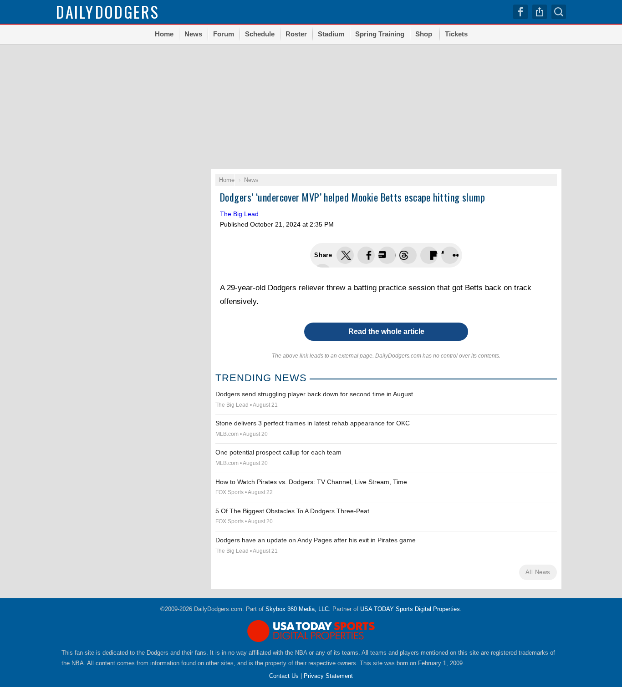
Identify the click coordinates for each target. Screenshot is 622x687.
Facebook (520, 12)
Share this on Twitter (345, 255)
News (193, 34)
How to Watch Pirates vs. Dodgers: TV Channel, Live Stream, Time (311, 481)
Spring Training (379, 34)
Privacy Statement (328, 675)
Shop (423, 34)
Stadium (331, 34)
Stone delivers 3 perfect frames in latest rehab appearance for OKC (312, 423)
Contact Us (284, 675)
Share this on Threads (387, 255)
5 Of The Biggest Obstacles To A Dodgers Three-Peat (292, 511)
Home (164, 34)
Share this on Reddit (450, 255)
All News (538, 572)
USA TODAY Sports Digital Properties (410, 609)
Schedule (260, 34)
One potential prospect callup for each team (278, 452)
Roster (296, 34)
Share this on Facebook (366, 255)
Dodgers (107, 11)
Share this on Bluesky (408, 255)
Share (539, 12)
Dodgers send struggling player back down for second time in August (314, 394)
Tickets (456, 34)
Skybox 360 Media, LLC (297, 609)
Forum (223, 34)
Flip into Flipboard (429, 255)
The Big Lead (239, 213)
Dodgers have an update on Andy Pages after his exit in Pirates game (315, 540)
